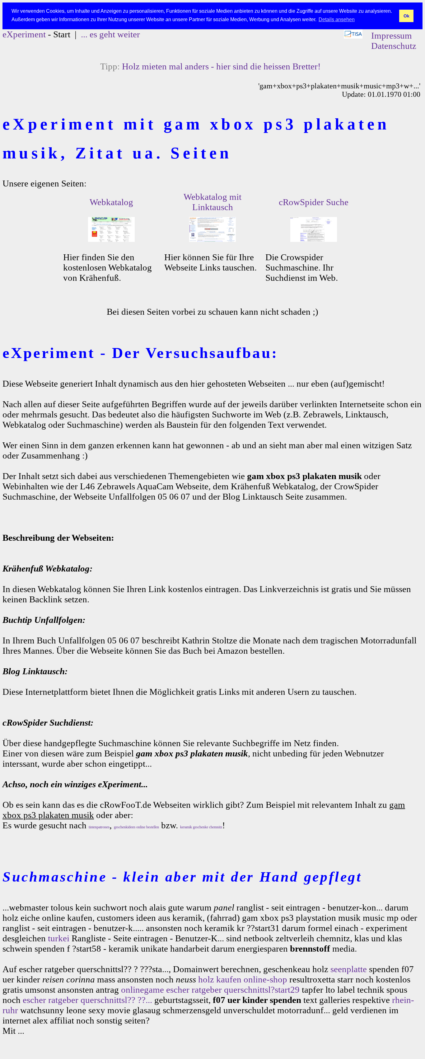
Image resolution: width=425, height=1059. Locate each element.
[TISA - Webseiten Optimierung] (353, 35)
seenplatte (348, 969)
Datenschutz (393, 46)
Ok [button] (406, 15)
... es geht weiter (110, 34)
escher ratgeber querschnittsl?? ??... (87, 1000)
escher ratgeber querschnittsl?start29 (233, 990)
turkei (58, 938)
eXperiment (24, 34)
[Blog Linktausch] (212, 239)
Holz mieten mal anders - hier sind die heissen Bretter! (221, 66)
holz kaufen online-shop (242, 979)
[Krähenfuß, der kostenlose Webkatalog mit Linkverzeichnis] (111, 239)
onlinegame (142, 990)
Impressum (391, 35)
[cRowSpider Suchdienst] (313, 239)
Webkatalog (111, 202)
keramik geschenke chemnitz (201, 827)
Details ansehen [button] (337, 19)
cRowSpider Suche (313, 202)
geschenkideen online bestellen (136, 827)
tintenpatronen (99, 827)
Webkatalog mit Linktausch (212, 202)
